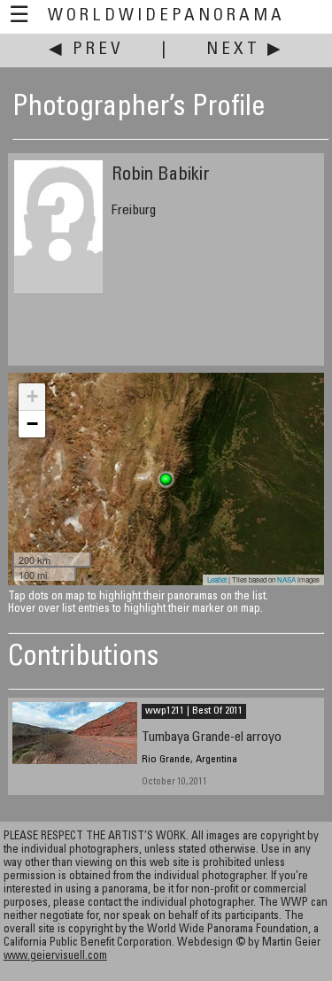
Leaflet (217, 579)
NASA (286, 579)
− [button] (32, 424)
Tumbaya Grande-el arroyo (212, 738)
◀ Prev (86, 50)
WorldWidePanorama (166, 16)
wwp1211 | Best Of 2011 (194, 711)
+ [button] (32, 396)
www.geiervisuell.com (55, 956)
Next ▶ (245, 50)
